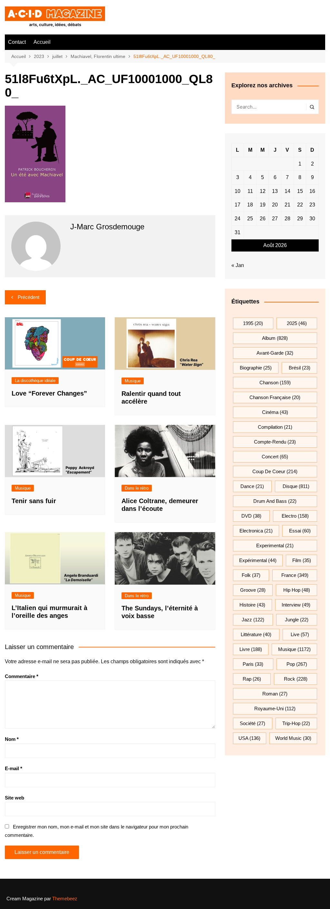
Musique (133, 380)
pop (296, 664)
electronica (256, 530)
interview (296, 605)
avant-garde (275, 353)
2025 (297, 323)
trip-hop (296, 723)
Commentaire (21, 676)
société (252, 723)
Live (300, 634)
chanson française (274, 397)
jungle (296, 619)
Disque (296, 486)
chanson (275, 382)
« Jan (237, 265)
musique (294, 649)
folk (251, 575)
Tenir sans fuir (34, 500)
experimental (275, 545)
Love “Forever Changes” (49, 393)
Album (275, 338)
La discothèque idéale (35, 380)
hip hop (296, 590)
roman (274, 693)
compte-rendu (275, 442)
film (301, 560)
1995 (253, 323)
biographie (256, 367)
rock (295, 679)
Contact (17, 42)
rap (252, 679)
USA (249, 738)
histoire (252, 605)
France (294, 575)
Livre (250, 649)
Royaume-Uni (275, 708)
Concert (275, 456)
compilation (275, 427)
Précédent (28, 297)
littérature (256, 634)
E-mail (13, 768)
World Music (293, 738)
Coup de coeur (274, 471)
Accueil (42, 42)
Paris (253, 664)
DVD (251, 516)
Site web (14, 797)
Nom (12, 739)
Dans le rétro (137, 488)
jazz (253, 619)
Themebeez (64, 898)
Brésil (299, 367)
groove (253, 590)
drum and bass (274, 501)
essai (300, 530)
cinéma (275, 412)
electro (295, 516)
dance (252, 486)
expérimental (258, 560)
